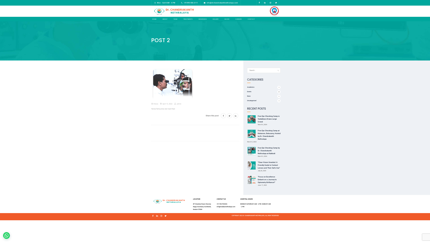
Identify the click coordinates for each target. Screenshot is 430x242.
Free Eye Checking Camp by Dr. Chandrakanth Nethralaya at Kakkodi (269, 150)
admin (179, 104)
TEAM (175, 19)
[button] (6, 235)
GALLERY (216, 19)
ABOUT (165, 19)
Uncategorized (251, 100)
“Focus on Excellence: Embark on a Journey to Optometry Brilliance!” (267, 179)
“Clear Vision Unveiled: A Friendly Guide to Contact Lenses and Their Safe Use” (269, 165)
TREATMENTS (188, 19)
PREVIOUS (161, 133)
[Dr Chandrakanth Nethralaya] (174, 11)
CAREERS (238, 19)
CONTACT (251, 19)
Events (249, 91)
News (156, 104)
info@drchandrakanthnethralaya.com (222, 3)
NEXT (232, 133)
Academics (250, 87)
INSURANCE (203, 19)
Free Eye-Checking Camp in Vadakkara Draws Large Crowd (269, 119)
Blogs (227, 19)
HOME (154, 19)
